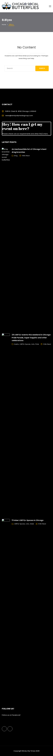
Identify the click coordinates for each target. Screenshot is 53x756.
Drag (16, 156)
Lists (33, 344)
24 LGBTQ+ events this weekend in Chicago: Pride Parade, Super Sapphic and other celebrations (31, 338)
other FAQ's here (41, 134)
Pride (37, 344)
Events (16, 344)
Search (42, 68)
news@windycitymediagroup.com (19, 115)
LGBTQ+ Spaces (25, 344)
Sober (32, 524)
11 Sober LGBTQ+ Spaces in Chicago (28, 520)
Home (4, 25)
